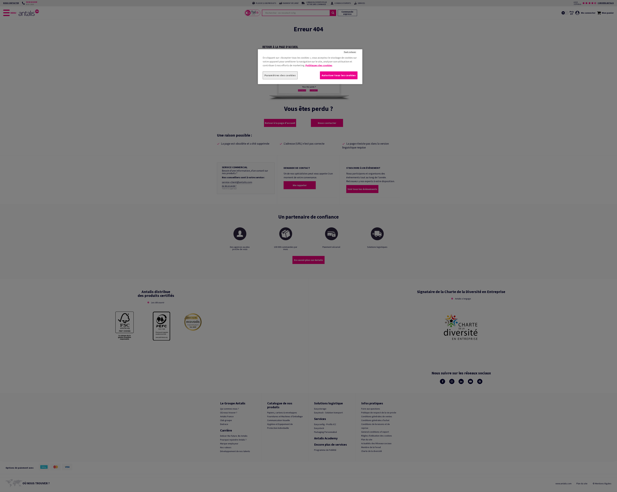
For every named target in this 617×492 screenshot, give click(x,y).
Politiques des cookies (318, 65)
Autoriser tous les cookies (339, 75)
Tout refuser (350, 52)
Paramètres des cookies (280, 75)
